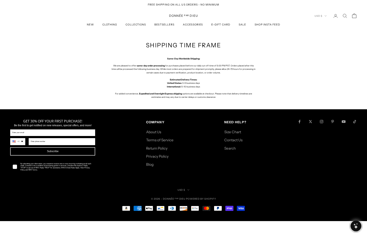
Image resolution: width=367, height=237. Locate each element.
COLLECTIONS (136, 24)
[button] (355, 225)
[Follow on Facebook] (299, 121)
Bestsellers (164, 24)
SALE (242, 24)
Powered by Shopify (201, 198)
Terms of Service (160, 140)
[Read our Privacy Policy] (90, 175)
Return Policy (157, 148)
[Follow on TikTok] (355, 121)
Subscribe (53, 151)
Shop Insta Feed (267, 24)
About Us (153, 132)
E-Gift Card (220, 24)
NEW (90, 24)
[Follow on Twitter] (310, 121)
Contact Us (233, 140)
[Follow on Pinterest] (332, 121)
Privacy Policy (157, 156)
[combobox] (17, 141)
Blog (150, 164)
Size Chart (232, 132)
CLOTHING (109, 24)
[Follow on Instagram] (321, 121)
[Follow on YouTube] (344, 121)
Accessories (193, 24)
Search (230, 148)
